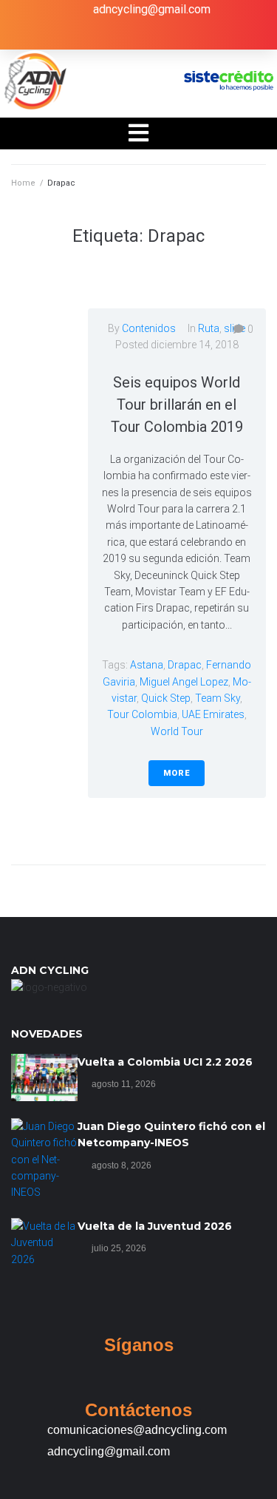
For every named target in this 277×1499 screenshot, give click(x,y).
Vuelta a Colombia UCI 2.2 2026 (165, 1062)
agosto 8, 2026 (121, 1165)
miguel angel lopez (184, 682)
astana (146, 665)
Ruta (208, 328)
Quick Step (166, 698)
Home (23, 183)
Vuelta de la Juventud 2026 (155, 1226)
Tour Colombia (142, 714)
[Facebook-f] (93, 36)
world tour (177, 731)
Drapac (185, 665)
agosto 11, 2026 (124, 1084)
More (176, 773)
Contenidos (149, 328)
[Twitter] (123, 36)
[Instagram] (153, 36)
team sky (217, 698)
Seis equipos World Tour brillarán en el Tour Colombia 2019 (177, 404)
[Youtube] (184, 36)
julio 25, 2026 (119, 1248)
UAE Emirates (213, 714)
